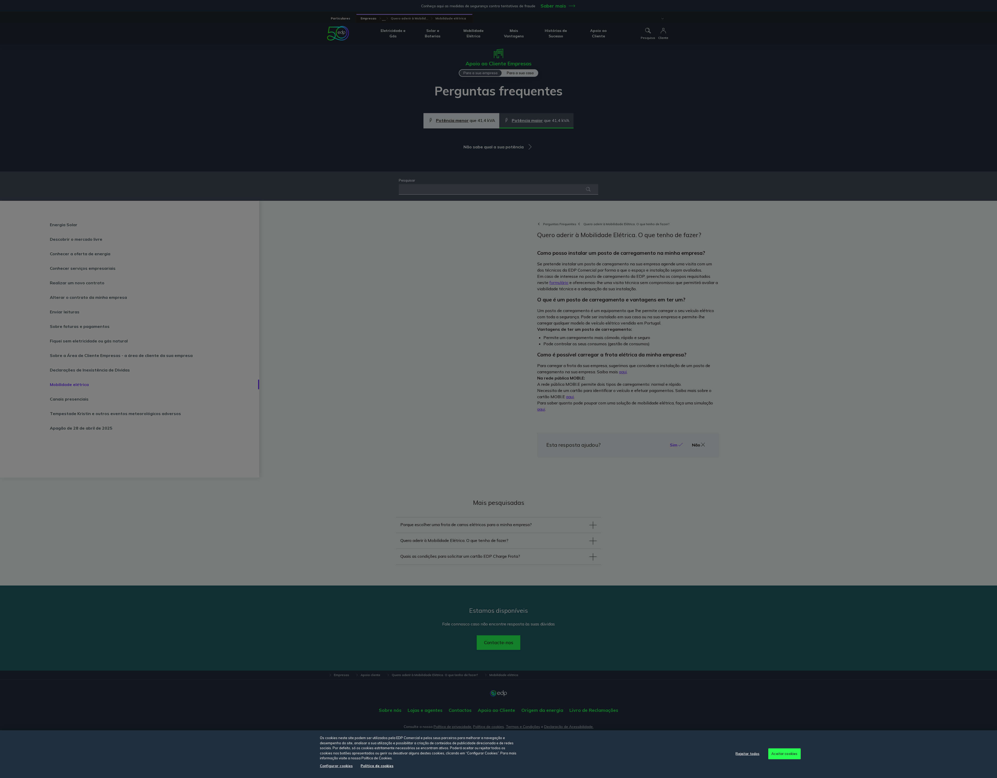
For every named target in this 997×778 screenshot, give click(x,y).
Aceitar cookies (784, 754)
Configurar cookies (336, 766)
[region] (498, 754)
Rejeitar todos (747, 754)
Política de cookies (377, 766)
